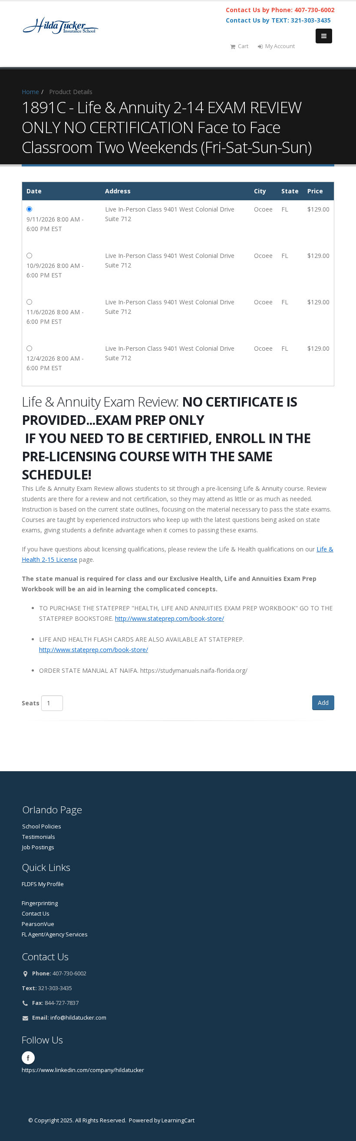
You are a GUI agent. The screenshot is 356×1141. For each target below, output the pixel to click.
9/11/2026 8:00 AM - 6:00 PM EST (55, 224)
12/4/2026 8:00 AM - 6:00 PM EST (55, 363)
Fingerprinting (40, 903)
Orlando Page (52, 809)
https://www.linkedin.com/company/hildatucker (83, 1070)
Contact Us (35, 913)
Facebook (28, 1057)
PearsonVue (38, 924)
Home (30, 92)
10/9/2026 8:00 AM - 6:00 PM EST (55, 270)
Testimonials (38, 837)
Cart (243, 46)
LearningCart (178, 1120)
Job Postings (38, 847)
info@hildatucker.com (78, 1017)
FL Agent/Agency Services (55, 934)
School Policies (41, 826)
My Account (280, 46)
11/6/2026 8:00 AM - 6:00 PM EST (55, 317)
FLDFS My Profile (43, 884)
